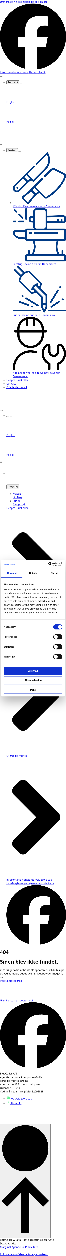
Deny (33, 689)
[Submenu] (11, 416)
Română (13, 82)
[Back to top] (25, 1181)
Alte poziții (19, 504)
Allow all (33, 670)
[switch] (57, 636)
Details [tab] (33, 573)
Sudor (16, 501)
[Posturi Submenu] (19, 151)
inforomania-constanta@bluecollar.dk (22, 72)
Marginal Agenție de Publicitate (19, 1247)
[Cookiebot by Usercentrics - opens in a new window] (48, 564)
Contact (11, 383)
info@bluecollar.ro (11, 981)
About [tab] (54, 573)
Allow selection (33, 680)
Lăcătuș (17, 497)
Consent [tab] (12, 573)
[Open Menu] (1, 76)
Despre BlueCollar (17, 380)
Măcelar (18, 493)
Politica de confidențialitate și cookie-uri (24, 1254)
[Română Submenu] (21, 83)
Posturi (12, 150)
